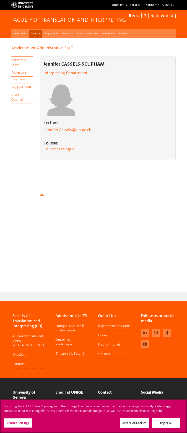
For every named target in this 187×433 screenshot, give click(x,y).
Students (153, 5)
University (119, 5)
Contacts (19, 364)
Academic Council (18, 97)
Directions (20, 354)
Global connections (87, 33)
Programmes (51, 33)
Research (68, 33)
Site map (104, 354)
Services (168, 5)
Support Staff (21, 87)
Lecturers (18, 80)
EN (157, 16)
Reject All (166, 423)
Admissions (108, 33)
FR (152, 16)
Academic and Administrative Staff (42, 48)
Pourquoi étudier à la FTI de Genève (70, 328)
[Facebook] (167, 332)
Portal (135, 16)
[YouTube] (145, 343)
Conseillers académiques (64, 342)
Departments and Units (114, 326)
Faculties (136, 5)
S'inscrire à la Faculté (69, 353)
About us (35, 33)
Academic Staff (18, 62)
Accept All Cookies (134, 423)
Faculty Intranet (109, 344)
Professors (18, 72)
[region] (93, 416)
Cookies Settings (18, 423)
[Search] (145, 15)
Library (103, 335)
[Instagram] (156, 332)
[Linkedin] (145, 332)
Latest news (20, 33)
